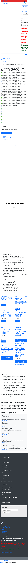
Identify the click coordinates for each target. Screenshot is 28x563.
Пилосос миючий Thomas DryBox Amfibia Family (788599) (20, 331)
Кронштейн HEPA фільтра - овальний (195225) (20, 313)
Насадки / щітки (6, 489)
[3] (3, 124)
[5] (5, 124)
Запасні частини (6, 500)
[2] (2, 124)
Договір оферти (6, 475)
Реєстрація (6, 560)
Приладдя (4, 495)
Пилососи (4, 484)
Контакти (4, 478)
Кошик (1, 562)
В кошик (3, 304)
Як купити (4, 465)
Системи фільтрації (7, 487)
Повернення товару (7, 470)
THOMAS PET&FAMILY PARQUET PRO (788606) (6, 330)
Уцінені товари (6, 502)
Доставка (4, 467)
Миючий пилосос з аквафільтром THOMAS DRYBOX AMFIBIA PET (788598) (20, 350)
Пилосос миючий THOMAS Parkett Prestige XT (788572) (7, 348)
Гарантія (4, 473)
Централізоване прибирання (9, 497)
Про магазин (5, 462)
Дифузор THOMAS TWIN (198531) (6, 298)
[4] (4, 124)
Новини (4, 460)
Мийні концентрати (7, 492)
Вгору (2, 558)
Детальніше (4, 420)
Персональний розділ (6, 552)
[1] (1, 124)
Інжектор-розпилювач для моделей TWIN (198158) (6, 313)
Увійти (1, 560)
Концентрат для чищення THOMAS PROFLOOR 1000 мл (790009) (21, 300)
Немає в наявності (6, 133)
